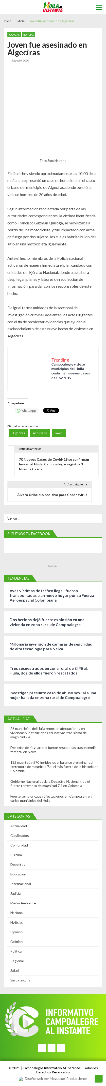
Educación (18, 874)
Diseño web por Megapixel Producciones (55, 1078)
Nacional (16, 913)
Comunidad (19, 845)
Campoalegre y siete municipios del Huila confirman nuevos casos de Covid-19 (70, 371)
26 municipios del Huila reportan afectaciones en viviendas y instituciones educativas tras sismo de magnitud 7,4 (48, 732)
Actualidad (18, 826)
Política (16, 951)
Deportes (17, 864)
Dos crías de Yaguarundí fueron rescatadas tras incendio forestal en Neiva (53, 749)
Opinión (16, 941)
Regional (17, 961)
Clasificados (19, 835)
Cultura (16, 855)
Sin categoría (20, 980)
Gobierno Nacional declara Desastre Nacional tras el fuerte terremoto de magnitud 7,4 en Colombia (50, 783)
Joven (59, 432)
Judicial (14, 34)
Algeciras (19, 432)
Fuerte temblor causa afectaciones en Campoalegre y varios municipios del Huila (51, 798)
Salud (14, 970)
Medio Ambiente (23, 903)
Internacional (20, 884)
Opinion (16, 932)
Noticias (28, 34)
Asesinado (40, 432)
